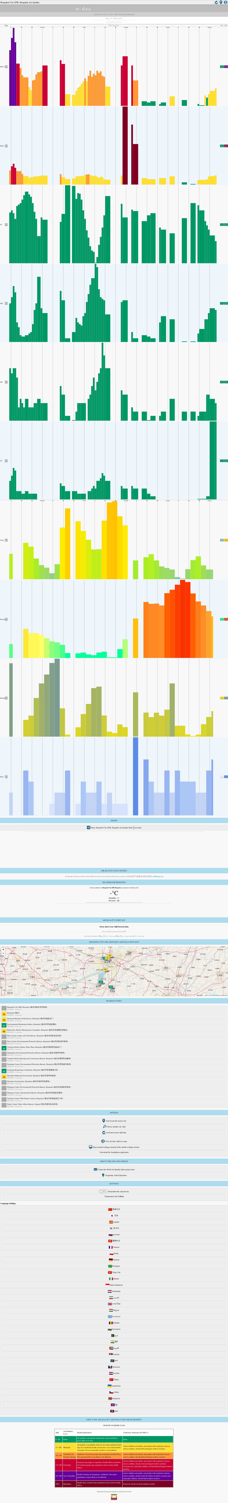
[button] (105, 971)
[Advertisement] (71, 849)
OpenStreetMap (214, 995)
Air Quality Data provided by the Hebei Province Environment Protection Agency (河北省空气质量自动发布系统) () (114, 876)
